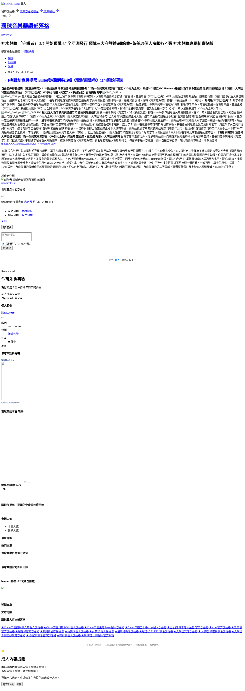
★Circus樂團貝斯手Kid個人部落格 (64, 627)
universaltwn (8, 183)
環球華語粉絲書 (7, 360)
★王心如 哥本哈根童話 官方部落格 (187, 627)
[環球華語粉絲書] (11, 399)
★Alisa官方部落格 (220, 627)
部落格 (12, 62)
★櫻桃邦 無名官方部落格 (41, 635)
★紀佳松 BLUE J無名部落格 (156, 631)
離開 (19, 684)
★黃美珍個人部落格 (77, 631)
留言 (35, 201)
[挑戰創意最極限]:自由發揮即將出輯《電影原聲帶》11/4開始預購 (65, 80)
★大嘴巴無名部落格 (186, 631)
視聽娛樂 (28, 51)
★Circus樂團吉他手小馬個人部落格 (145, 627)
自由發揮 (27, 215)
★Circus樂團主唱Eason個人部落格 (104, 627)
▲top (4, 221)
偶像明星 (27, 211)
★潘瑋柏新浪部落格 (127, 631)
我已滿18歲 (8, 684)
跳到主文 (6, 35)
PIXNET (97, 644)
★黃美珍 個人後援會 (101, 631)
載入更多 (7, 227)
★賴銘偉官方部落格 (27, 631)
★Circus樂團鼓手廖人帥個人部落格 (22, 627)
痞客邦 (28, 201)
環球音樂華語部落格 (25, 26)
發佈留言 (7, 248)
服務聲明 (154, 644)
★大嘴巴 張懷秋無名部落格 (214, 631)
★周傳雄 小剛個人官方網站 (97, 635)
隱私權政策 (141, 644)
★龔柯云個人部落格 (69, 635)
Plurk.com (27, 482)
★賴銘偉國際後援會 (52, 631)
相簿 (10, 58)
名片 (10, 66)
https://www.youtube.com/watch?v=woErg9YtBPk (29, 143)
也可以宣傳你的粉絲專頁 (11, 403)
